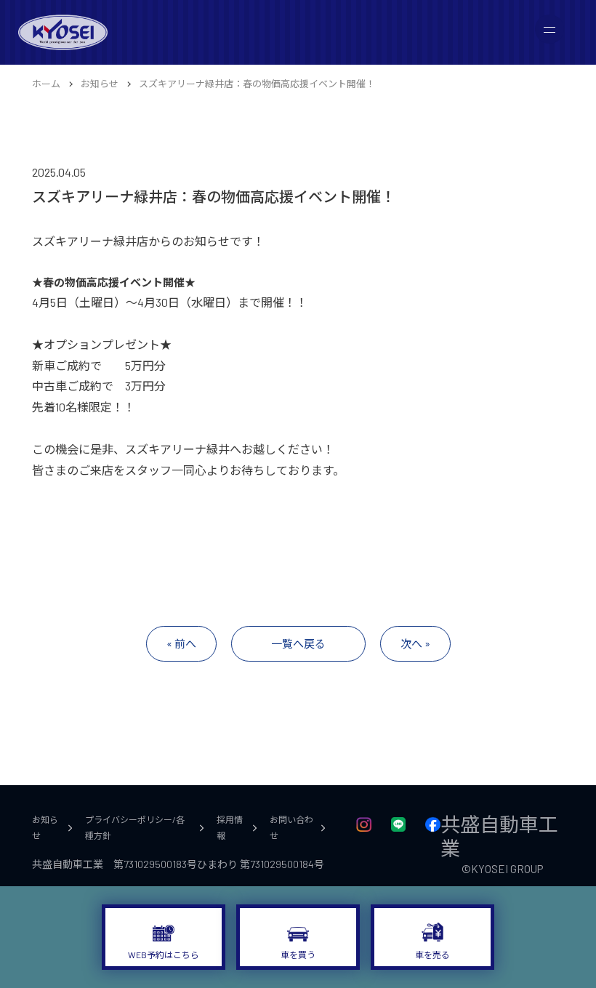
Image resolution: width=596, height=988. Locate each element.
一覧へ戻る (298, 643)
